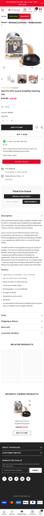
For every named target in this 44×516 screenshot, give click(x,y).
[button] (36, 68)
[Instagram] (10, 479)
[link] (11, 378)
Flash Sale (13, 16)
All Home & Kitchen (17, 22)
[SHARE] (41, 127)
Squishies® (24, 16)
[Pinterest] (16, 479)
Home (3, 16)
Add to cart (17, 127)
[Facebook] (4, 479)
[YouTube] (28, 479)
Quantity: (4, 116)
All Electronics (35, 22)
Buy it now (22, 134)
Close (42, 3)
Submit (35, 470)
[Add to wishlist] (36, 127)
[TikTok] (22, 479)
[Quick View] (29, 405)
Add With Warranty (21, 162)
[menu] (2, 10)
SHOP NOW (22, 4)
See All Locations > (22, 196)
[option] (22, 49)
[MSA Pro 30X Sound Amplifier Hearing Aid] (22, 409)
